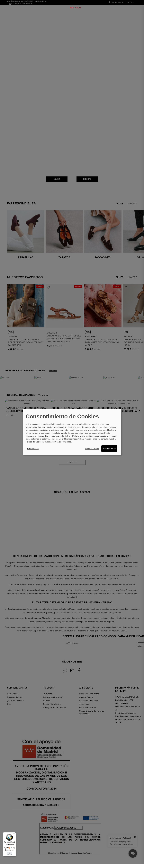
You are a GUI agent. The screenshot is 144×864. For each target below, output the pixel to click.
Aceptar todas (109, 448)
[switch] (9, 853)
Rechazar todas (92, 448)
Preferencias (33, 448)
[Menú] (14, 834)
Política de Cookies (34, 442)
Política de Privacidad (61, 442)
